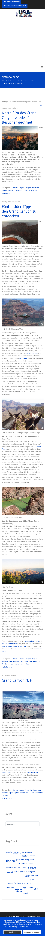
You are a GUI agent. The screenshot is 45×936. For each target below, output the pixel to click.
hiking (27, 859)
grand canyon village (22, 792)
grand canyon (26, 188)
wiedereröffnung (9, 190)
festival (33, 855)
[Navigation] (42, 67)
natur (27, 875)
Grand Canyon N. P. (17, 680)
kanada (29, 863)
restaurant (9, 883)
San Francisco (19, 883)
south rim (6, 664)
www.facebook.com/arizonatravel (14, 646)
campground (27, 852)
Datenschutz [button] (24, 926)
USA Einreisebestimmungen (15, 6)
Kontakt (28, 917)
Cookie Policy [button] (11, 926)
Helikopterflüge (32, 353)
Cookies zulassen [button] (31, 932)
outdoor (20, 190)
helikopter (28, 661)
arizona (16, 188)
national (5, 792)
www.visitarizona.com (9, 644)
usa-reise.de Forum (12, 2)
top (37, 190)
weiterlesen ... (7, 193)
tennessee (10, 887)
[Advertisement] (22, 41)
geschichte (20, 859)
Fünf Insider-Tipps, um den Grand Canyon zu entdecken (20, 211)
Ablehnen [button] (13, 932)
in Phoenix (23, 358)
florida (10, 861)
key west (9, 867)
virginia (25, 893)
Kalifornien (20, 863)
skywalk (35, 659)
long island (18, 867)
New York (34, 875)
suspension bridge (17, 664)
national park (29, 190)
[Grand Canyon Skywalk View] (20, 232)
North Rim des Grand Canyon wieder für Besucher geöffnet (19, 117)
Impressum (36, 917)
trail (25, 887)
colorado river (37, 792)
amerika (9, 852)
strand (28, 883)
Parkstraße (6, 772)
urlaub (30, 887)
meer (25, 867)
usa (36, 888)
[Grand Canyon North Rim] (20, 138)
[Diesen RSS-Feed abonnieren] (41, 105)
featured (25, 856)
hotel (32, 859)
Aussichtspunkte (32, 772)
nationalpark (18, 661)
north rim (36, 188)
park (11, 792)
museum (32, 867)
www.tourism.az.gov (32, 641)
